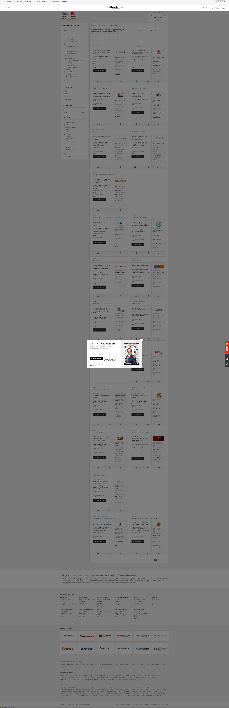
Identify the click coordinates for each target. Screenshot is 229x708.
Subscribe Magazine (131, 364)
